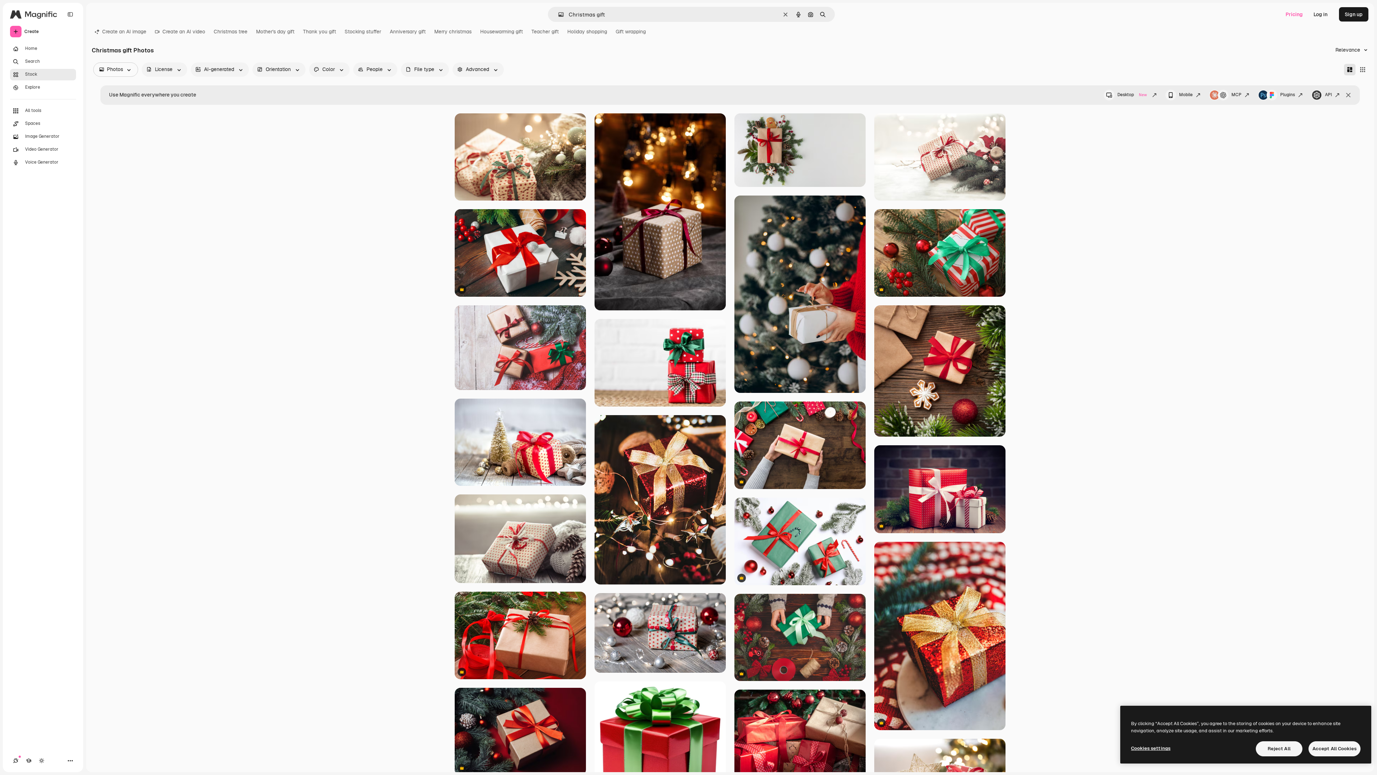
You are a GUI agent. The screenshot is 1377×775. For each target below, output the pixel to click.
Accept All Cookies (1334, 749)
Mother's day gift (275, 31)
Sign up (1354, 14)
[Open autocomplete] (558, 14)
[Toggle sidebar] (70, 14)
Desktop (1132, 95)
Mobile (1186, 95)
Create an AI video (183, 31)
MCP (1236, 95)
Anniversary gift (408, 31)
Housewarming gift (501, 31)
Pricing (1294, 14)
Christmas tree (230, 31)
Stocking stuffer (363, 31)
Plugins (1287, 95)
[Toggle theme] (41, 760)
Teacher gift (545, 31)
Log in (1321, 14)
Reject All (1279, 749)
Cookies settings (1150, 748)
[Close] (1348, 95)
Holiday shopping (587, 31)
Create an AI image (124, 31)
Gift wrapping (631, 31)
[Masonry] (1349, 69)
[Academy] (28, 760)
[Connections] (16, 760)
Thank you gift (319, 31)
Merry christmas (453, 31)
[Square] (1362, 69)
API (1328, 95)
